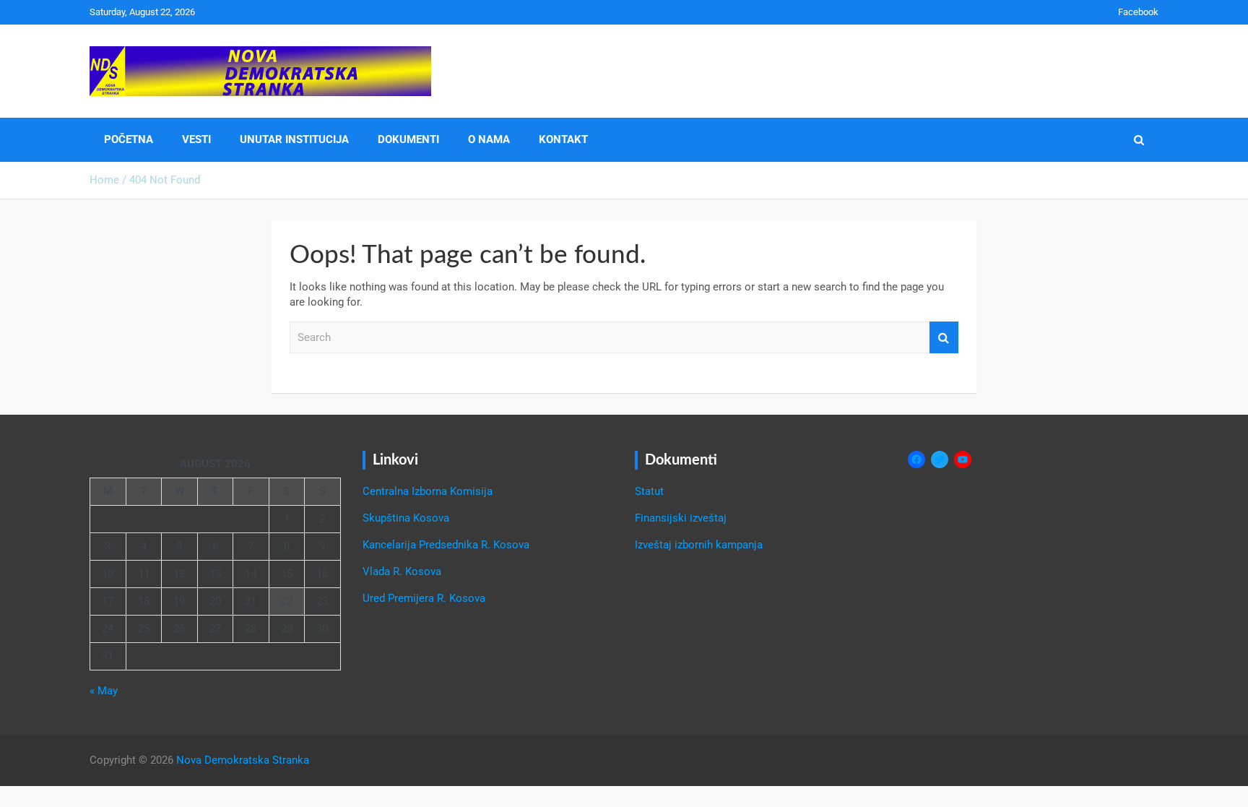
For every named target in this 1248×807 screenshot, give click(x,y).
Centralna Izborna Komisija (428, 491)
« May (104, 690)
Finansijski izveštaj (681, 518)
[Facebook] (916, 459)
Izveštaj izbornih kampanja (699, 544)
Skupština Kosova (406, 518)
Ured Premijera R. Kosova (424, 598)
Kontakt (563, 139)
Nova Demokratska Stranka (242, 760)
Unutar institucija (294, 139)
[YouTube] (962, 459)
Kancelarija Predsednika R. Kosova (446, 544)
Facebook (1138, 12)
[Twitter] (939, 459)
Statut (649, 491)
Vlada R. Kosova (402, 571)
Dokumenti (408, 139)
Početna (128, 139)
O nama (489, 139)
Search (944, 337)
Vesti (196, 139)
